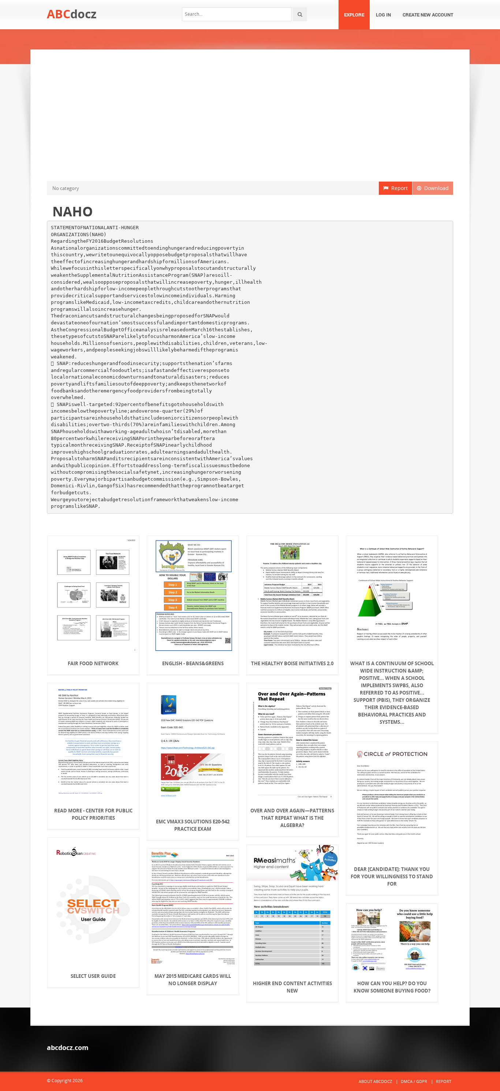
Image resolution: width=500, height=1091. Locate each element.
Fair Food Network (93, 663)
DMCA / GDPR (414, 1081)
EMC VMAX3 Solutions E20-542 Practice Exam (193, 825)
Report (398, 188)
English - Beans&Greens (193, 663)
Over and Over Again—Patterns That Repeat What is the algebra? (292, 818)
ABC (72, 14)
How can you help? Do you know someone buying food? (392, 987)
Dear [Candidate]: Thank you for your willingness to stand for (392, 876)
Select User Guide (93, 976)
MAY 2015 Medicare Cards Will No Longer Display (192, 980)
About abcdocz (375, 1081)
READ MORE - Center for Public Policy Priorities (93, 814)
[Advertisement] (250, 115)
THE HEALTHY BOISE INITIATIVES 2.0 (292, 663)
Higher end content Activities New (292, 987)
